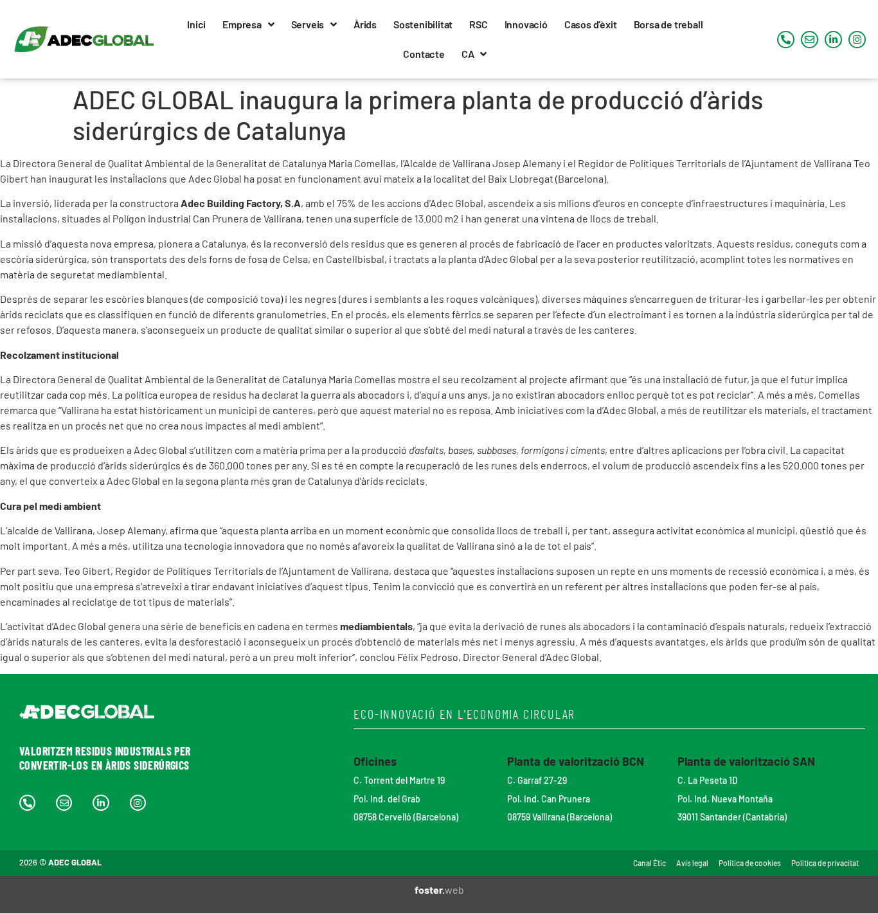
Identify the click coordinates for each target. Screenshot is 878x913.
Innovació (526, 24)
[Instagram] (857, 39)
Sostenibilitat (422, 24)
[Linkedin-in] (833, 39)
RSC (478, 24)
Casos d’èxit (590, 24)
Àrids (365, 24)
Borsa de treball (668, 24)
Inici (196, 24)
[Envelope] (809, 39)
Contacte (423, 54)
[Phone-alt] (785, 39)
